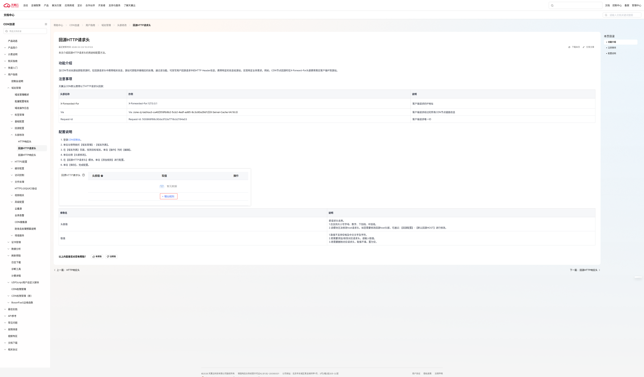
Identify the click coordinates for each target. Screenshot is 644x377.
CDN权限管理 (18, 289)
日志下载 (16, 262)
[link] (59, 25)
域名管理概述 (22, 94)
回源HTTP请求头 (27, 148)
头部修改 (122, 25)
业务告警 (19, 215)
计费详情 (16, 275)
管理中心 (636, 5)
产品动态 (12, 40)
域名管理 (106, 25)
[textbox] (27, 31)
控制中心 (617, 5)
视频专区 (12, 336)
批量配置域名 (22, 101)
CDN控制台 (74, 139)
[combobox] (25, 31)
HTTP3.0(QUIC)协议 (26, 188)
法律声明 (439, 373)
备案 (627, 5)
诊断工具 (16, 268)
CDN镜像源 (21, 222)
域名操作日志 (22, 107)
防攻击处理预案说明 (25, 228)
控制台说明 (17, 81)
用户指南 (90, 25)
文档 (607, 5)
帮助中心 (59, 25)
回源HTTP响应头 (27, 154)
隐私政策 (427, 373)
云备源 (18, 208)
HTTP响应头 (24, 141)
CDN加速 (74, 25)
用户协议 (416, 373)
